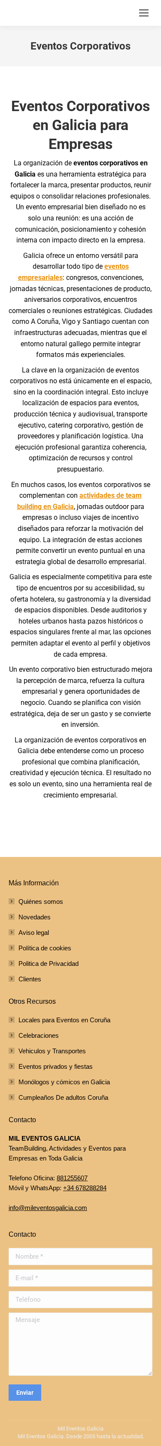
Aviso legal (33, 932)
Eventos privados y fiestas (55, 1066)
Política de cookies (44, 948)
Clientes (29, 979)
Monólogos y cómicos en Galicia (64, 1082)
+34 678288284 (84, 1188)
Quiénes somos (40, 901)
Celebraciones (38, 1035)
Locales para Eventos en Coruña (64, 1020)
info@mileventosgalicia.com (48, 1207)
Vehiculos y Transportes (52, 1051)
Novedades (34, 917)
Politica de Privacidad (48, 963)
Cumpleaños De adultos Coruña (63, 1097)
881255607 (72, 1178)
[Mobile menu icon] (143, 13)
